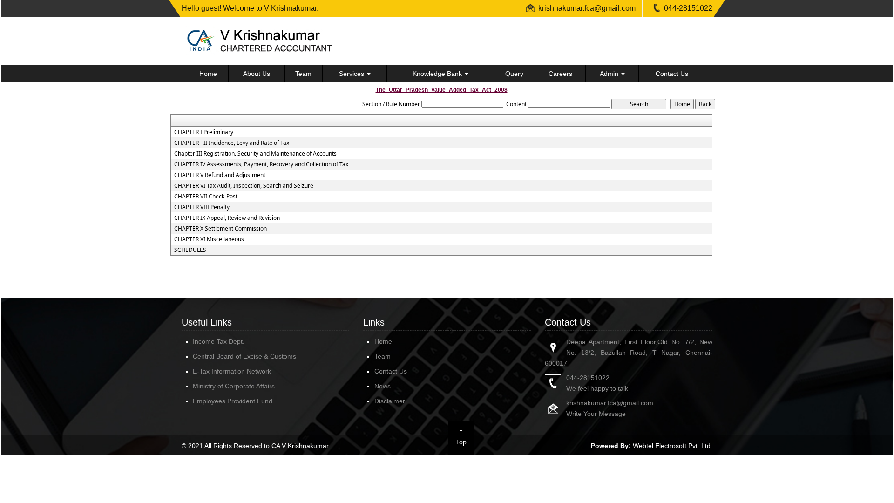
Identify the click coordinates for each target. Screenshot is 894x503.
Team (303, 73)
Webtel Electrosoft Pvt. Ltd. (672, 445)
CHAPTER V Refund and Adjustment (219, 175)
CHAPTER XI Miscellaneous (209, 239)
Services (352, 73)
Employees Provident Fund (232, 401)
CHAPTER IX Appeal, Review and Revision (227, 218)
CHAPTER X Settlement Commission (220, 228)
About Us (256, 73)
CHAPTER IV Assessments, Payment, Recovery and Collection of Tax (261, 164)
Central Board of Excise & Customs (244, 356)
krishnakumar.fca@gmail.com (587, 8)
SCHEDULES (190, 250)
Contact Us (672, 73)
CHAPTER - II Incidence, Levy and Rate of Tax (231, 143)
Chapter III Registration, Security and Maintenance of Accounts (255, 153)
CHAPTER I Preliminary (203, 132)
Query (514, 73)
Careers (560, 73)
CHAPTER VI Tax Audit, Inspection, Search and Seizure (243, 186)
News (382, 386)
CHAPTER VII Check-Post (205, 196)
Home (208, 73)
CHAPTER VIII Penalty (202, 207)
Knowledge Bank (438, 73)
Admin (610, 73)
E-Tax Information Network (232, 371)
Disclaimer (389, 401)
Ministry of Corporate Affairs (234, 386)
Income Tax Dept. (218, 341)
